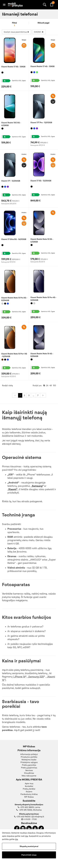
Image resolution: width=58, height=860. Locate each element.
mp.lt (5, 669)
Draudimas (29, 773)
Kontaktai (29, 786)
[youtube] (35, 828)
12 (44, 385)
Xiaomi (12, 489)
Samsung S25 (36, 676)
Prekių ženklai (29, 789)
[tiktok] (41, 828)
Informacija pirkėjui (29, 754)
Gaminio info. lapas (19, 80)
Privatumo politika (29, 757)
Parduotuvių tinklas (29, 794)
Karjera (29, 791)
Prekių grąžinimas (29, 767)
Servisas (29, 770)
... (33, 395)
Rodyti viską (7, 385)
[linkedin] (29, 828)
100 (54, 385)
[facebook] (17, 828)
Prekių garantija (29, 765)
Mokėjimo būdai (29, 759)
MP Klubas (29, 797)
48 (51, 385)
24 (47, 385)
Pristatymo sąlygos (29, 762)
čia (26, 836)
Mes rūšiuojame (29, 775)
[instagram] (23, 828)
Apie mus (29, 783)
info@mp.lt (39, 816)
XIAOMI (37, 32)
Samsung (37, 485)
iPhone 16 (20, 676)
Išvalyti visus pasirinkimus (15, 32)
